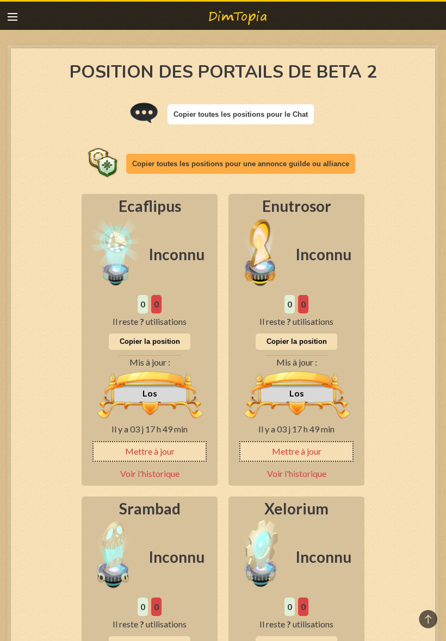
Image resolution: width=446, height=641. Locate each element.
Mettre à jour (150, 451)
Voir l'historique (149, 473)
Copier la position (150, 341)
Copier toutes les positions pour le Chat (241, 114)
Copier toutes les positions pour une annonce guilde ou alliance (240, 164)
